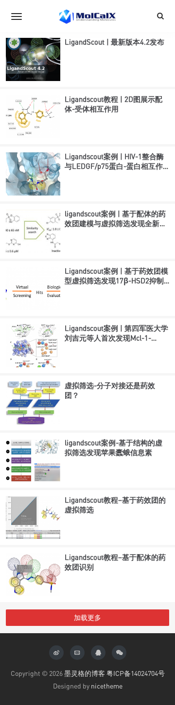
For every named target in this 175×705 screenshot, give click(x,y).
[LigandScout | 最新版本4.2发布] (33, 59)
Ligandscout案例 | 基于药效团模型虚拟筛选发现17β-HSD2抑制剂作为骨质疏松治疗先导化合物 (116, 280)
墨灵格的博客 (84, 673)
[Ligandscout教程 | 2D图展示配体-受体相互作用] (33, 116)
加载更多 (87, 617)
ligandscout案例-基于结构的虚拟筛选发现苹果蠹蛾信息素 (113, 447)
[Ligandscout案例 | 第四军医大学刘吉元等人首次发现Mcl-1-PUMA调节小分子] (33, 345)
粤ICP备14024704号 (135, 673)
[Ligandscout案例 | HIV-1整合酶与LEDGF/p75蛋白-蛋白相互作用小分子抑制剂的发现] (33, 174)
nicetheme (106, 686)
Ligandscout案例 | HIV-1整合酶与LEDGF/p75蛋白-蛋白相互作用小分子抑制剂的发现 (114, 166)
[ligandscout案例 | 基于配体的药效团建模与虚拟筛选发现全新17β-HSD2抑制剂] (33, 231)
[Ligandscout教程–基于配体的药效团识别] (33, 574)
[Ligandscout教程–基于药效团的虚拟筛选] (33, 517)
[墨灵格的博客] (87, 16)
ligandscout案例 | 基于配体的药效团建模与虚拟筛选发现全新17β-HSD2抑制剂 (115, 223)
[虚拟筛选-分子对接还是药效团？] (33, 403)
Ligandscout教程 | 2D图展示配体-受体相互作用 (113, 104)
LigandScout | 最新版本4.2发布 (114, 41)
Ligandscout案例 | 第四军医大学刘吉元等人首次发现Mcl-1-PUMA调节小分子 (116, 337)
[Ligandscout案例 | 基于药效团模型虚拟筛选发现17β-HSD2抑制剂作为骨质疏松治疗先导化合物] (33, 288)
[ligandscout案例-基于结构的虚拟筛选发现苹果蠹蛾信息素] (33, 460)
